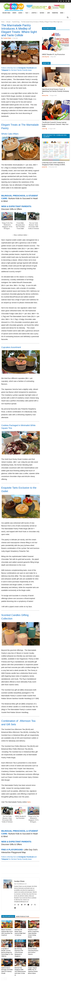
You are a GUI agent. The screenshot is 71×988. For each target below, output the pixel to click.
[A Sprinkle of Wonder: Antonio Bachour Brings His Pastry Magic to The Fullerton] (7, 943)
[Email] (20, 870)
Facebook (30, 68)
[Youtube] (69, 1)
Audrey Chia (45, 95)
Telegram (4, 70)
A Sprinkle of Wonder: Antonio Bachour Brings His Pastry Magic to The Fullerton (7, 952)
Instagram (22, 68)
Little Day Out (45, 56)
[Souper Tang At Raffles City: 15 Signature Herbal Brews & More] (33, 962)
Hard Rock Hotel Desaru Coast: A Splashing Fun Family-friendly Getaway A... (55, 91)
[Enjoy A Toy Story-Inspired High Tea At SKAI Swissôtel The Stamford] (7, 924)
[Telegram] (29, 870)
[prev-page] (2, 979)
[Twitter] (63, 1)
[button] (67, 17)
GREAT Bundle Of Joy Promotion (53, 54)
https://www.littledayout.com (20, 883)
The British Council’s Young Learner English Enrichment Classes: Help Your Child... (55, 124)
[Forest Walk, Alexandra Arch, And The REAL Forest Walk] (20, 216)
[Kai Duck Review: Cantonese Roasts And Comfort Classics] (33, 943)
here (29, 802)
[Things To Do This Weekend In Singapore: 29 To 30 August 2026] (7, 216)
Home (2, 22)
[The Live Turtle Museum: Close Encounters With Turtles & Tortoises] (33, 216)
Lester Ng (44, 128)
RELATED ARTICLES (8, 916)
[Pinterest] (11, 870)
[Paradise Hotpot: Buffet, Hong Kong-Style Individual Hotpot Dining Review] (33, 924)
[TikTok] (32, 905)
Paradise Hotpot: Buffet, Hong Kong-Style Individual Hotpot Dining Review (33, 933)
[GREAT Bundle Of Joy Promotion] (20, 811)
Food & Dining (15, 22)
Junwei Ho (44, 167)
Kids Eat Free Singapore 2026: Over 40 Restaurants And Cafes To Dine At (20, 971)
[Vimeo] (66, 1)
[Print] (24, 870)
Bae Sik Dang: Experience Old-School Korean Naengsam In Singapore (19, 952)
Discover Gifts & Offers (11, 209)
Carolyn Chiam (7, 38)
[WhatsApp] (16, 870)
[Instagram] (61, 1)
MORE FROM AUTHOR (22, 916)
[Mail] (22, 905)
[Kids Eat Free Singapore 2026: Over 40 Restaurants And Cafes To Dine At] (20, 962)
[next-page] (5, 979)
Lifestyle (8, 22)
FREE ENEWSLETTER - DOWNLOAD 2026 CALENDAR (55, 136)
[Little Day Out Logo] (13, 7)
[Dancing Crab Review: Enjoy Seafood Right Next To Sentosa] (20, 924)
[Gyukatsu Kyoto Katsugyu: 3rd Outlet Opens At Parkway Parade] (7, 962)
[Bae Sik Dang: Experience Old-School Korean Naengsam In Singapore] (20, 943)
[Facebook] (58, 1)
